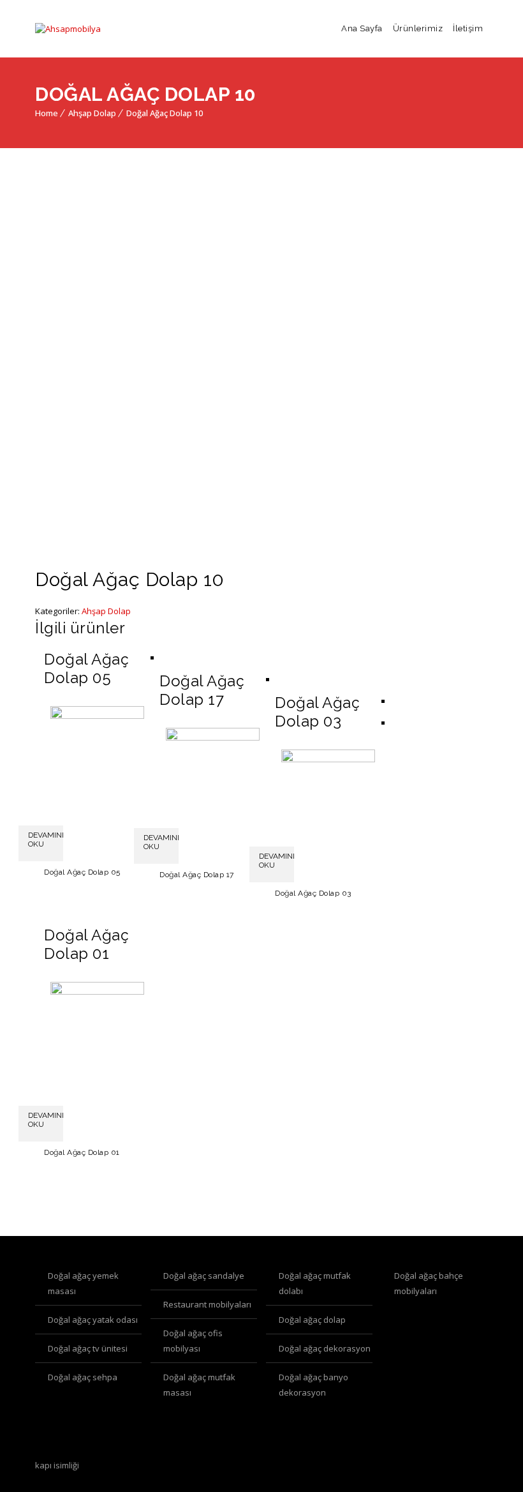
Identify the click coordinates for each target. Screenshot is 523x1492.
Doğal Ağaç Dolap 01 (82, 1152)
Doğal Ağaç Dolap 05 (82, 872)
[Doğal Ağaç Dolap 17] (213, 737)
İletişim (468, 28)
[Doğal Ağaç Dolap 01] (97, 991)
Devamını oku (45, 839)
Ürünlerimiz (418, 28)
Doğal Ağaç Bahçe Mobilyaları (428, 1283)
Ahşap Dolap (92, 113)
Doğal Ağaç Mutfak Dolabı (315, 1283)
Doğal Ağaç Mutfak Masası (199, 1384)
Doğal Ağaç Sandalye (203, 1275)
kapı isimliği (57, 1465)
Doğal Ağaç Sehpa (82, 1377)
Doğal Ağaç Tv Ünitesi (88, 1348)
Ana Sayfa (362, 28)
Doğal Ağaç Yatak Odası (93, 1319)
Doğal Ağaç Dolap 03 (313, 893)
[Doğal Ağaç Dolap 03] (328, 759)
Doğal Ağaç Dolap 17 (196, 874)
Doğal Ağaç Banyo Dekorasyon (313, 1384)
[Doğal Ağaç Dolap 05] (97, 715)
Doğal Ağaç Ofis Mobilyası (193, 1340)
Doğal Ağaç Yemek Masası (83, 1283)
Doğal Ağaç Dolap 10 (164, 113)
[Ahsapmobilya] (68, 28)
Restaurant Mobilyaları (207, 1304)
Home (46, 113)
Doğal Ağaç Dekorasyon (325, 1348)
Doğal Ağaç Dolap (312, 1319)
